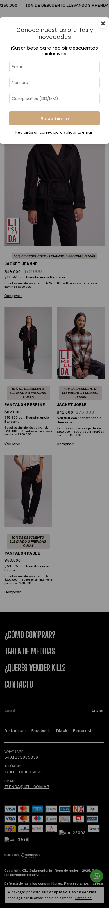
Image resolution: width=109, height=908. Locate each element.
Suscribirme (54, 118)
